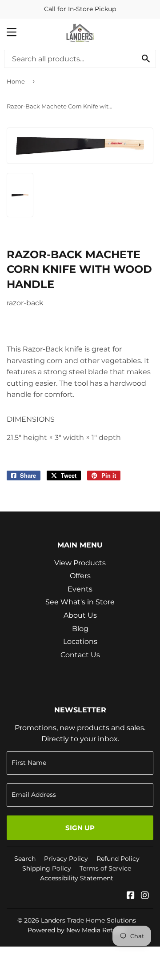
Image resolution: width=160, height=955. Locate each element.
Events (80, 589)
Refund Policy (118, 858)
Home (16, 81)
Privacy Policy (66, 858)
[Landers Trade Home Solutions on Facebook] (131, 896)
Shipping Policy (46, 868)
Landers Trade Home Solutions (88, 920)
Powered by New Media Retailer (77, 930)
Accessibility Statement (76, 878)
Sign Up (80, 827)
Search (25, 858)
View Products (80, 563)
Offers (80, 575)
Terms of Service (105, 868)
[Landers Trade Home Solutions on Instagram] (145, 896)
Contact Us (80, 655)
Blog (80, 628)
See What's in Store (80, 602)
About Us (80, 615)
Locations (80, 641)
